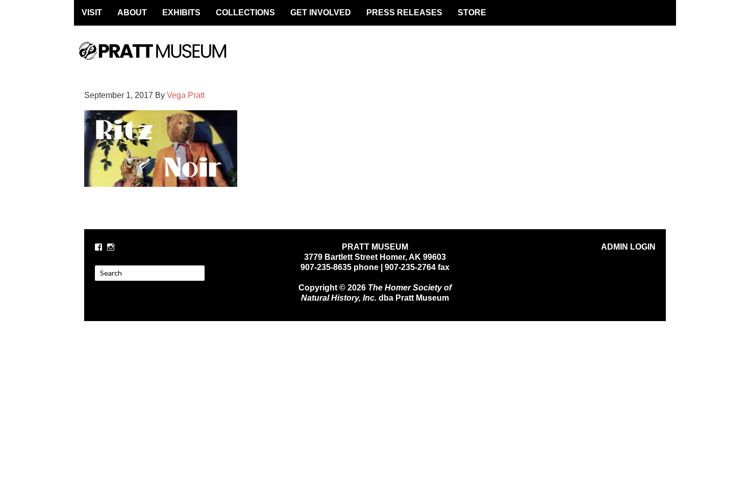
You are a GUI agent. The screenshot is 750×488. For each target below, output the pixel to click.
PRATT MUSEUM (163, 59)
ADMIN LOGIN (628, 246)
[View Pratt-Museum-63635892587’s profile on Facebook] (98, 247)
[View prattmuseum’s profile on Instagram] (111, 247)
